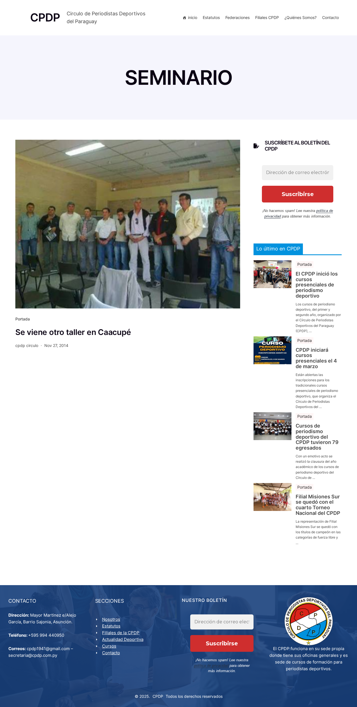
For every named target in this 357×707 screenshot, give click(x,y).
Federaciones (237, 17)
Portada (22, 319)
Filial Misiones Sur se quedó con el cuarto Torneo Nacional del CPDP (318, 505)
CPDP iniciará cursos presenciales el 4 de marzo (316, 358)
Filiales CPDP (267, 17)
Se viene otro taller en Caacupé (73, 332)
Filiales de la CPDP (120, 632)
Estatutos (211, 17)
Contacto (330, 17)
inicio (192, 17)
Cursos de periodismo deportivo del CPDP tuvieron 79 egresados (317, 437)
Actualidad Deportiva (122, 639)
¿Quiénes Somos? (300, 17)
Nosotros (111, 619)
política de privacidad (211, 665)
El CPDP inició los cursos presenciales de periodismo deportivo (317, 285)
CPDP (158, 696)
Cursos (109, 646)
